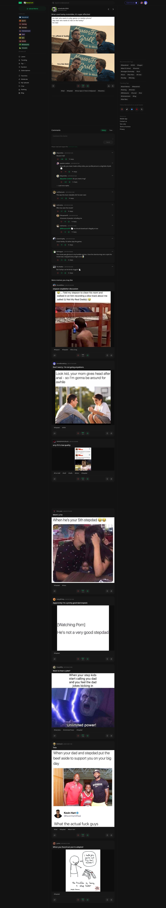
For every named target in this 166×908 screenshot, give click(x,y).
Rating (104, 130)
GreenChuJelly (60, 239)
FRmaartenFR (64, 215)
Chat (22, 86)
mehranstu (59, 205)
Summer (136, 68)
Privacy (122, 129)
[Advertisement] (133, 32)
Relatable (23, 48)
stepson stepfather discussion (65, 289)
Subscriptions (25, 70)
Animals (23, 27)
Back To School (126, 68)
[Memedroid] (20, 3)
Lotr (139, 71)
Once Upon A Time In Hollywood (86, 91)
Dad (63, 91)
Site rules (123, 124)
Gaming (22, 24)
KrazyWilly (60, 667)
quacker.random (65, 163)
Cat (141, 93)
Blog (22, 93)
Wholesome (24, 44)
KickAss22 (60, 744)
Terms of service (125, 127)
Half (65, 473)
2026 (133, 65)
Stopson (57, 349)
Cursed (134, 93)
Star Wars (131, 74)
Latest (23, 57)
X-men (139, 74)
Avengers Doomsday (128, 71)
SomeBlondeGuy (62, 363)
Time (110, 130)
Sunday (124, 78)
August (140, 65)
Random (24, 67)
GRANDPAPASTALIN (62, 441)
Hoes (64, 585)
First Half (57, 473)
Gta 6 (123, 74)
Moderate (24, 79)
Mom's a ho (58, 515)
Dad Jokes (58, 730)
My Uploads (25, 83)
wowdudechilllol (63, 8)
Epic (21, 38)
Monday (132, 78)
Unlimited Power (69, 730)
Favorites (24, 76)
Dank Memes (126, 86)
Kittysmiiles (60, 153)
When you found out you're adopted (68, 847)
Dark (22, 34)
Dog (135, 96)
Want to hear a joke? (61, 671)
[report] (108, 86)
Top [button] (22, 64)
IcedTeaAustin (60, 192)
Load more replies (63, 185)
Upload (33, 9)
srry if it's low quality (61, 445)
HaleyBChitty (60, 599)
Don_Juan (59, 511)
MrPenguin (59, 251)
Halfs (70, 473)
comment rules (72, 147)
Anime (22, 41)
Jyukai (58, 843)
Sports (22, 21)
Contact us (123, 121)
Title (55, 747)
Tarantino (101, 91)
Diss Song (74, 349)
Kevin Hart (72, 829)
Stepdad (70, 91)
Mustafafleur (60, 285)
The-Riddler (60, 267)
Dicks (77, 473)
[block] (112, 86)
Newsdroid (23, 17)
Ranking (23, 89)
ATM (64, 427)
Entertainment (24, 31)
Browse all (22, 51)
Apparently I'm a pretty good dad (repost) (70, 603)
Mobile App (123, 119)
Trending (24, 60)
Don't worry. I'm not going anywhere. (68, 367)
